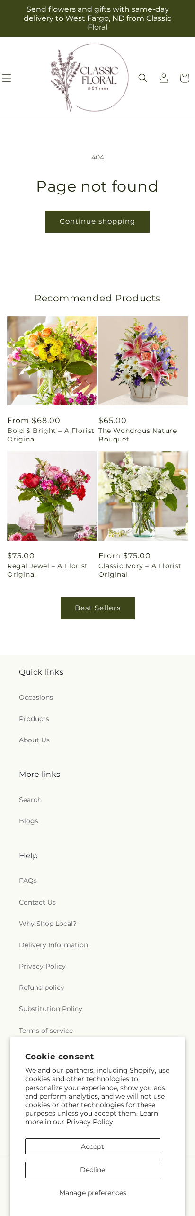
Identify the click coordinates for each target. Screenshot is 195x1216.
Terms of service (46, 1030)
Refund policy (41, 987)
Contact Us (37, 902)
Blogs (28, 821)
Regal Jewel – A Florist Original (47, 570)
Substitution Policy (50, 1009)
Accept (92, 1146)
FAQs (28, 880)
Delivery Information (53, 945)
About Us (34, 740)
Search (30, 799)
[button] (143, 78)
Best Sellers (98, 607)
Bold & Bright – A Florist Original (51, 434)
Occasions (36, 697)
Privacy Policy (89, 1122)
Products (34, 718)
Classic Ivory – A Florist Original (140, 570)
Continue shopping (97, 221)
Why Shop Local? (48, 923)
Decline (92, 1169)
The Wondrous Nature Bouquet (137, 434)
